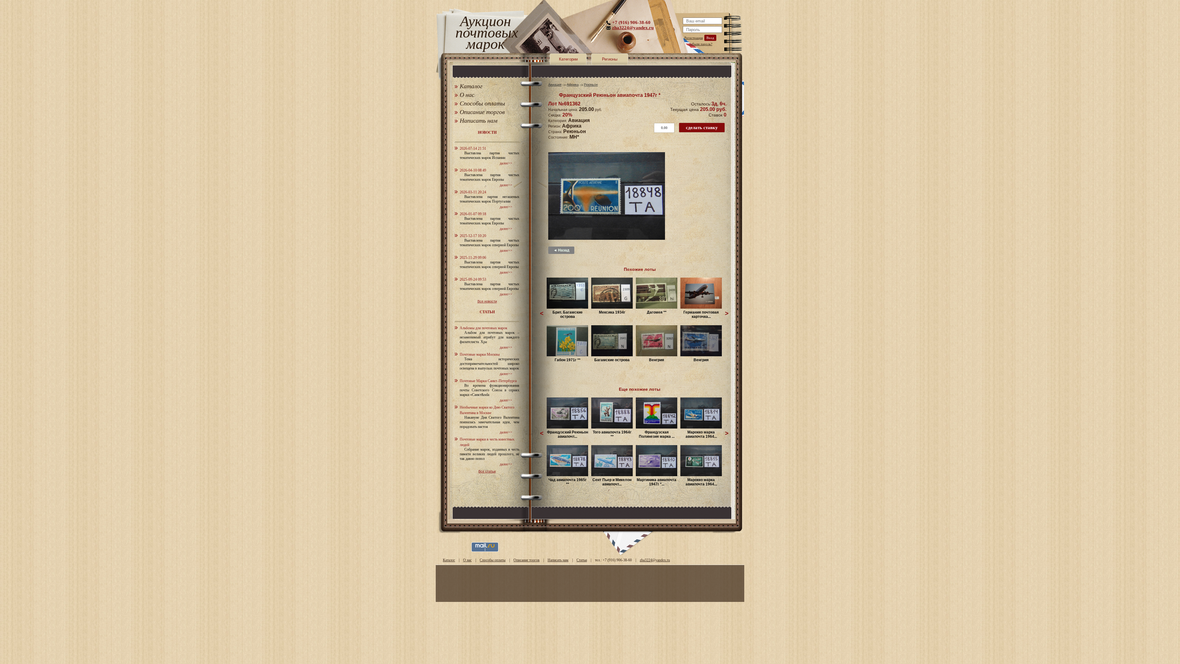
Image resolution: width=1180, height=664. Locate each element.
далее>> (506, 163)
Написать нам (479, 120)
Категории (568, 59)
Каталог (471, 86)
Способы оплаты (482, 103)
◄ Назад (561, 250)
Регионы (609, 59)
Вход (710, 38)
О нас (467, 94)
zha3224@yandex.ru (633, 27)
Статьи (581, 560)
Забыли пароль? (700, 44)
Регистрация (693, 38)
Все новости (487, 301)
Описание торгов (482, 112)
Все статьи (487, 471)
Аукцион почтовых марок (485, 33)
